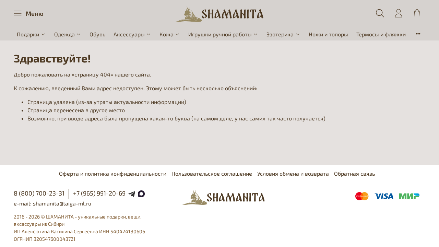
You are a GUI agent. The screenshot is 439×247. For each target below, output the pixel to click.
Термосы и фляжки (381, 34)
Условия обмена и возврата (293, 173)
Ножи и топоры (328, 34)
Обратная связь (354, 173)
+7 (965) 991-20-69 (99, 193)
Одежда (64, 34)
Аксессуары (129, 34)
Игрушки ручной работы (220, 34)
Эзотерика (280, 34)
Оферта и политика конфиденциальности (112, 173)
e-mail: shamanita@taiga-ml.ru (52, 203)
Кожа (166, 34)
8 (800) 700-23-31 (39, 193)
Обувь (97, 34)
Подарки (28, 34)
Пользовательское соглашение (211, 173)
